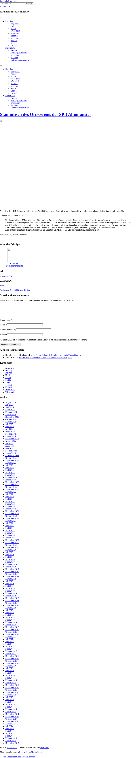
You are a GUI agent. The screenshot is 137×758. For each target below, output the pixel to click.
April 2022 (10, 501)
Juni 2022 (9, 496)
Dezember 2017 (12, 627)
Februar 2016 (11, 680)
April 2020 (10, 559)
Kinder (14, 40)
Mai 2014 (9, 731)
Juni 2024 (9, 446)
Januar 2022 (10, 509)
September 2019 (12, 576)
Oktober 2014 (11, 719)
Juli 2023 (9, 465)
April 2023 (10, 472)
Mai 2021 (9, 528)
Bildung (8, 370)
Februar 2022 (11, 506)
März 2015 (10, 707)
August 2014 (10, 724)
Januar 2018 (10, 625)
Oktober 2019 (11, 574)
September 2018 (12, 605)
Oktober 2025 (11, 419)
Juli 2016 (9, 668)
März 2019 (10, 591)
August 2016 (10, 666)
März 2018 (10, 620)
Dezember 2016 (12, 656)
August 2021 (10, 521)
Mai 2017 (9, 644)
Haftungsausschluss (19, 53)
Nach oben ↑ (36, 752)
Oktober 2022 (11, 487)
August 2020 (10, 550)
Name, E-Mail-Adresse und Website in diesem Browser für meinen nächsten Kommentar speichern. (45, 340)
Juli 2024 (9, 443)
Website (3, 335)
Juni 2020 (9, 554)
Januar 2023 (10, 480)
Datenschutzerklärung (20, 60)
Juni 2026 (9, 407)
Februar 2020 (11, 564)
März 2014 (10, 736)
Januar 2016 (10, 683)
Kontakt (14, 50)
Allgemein (15, 24)
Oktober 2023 (11, 458)
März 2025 (10, 431)
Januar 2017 (10, 654)
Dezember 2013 (12, 743)
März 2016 (10, 678)
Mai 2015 (9, 702)
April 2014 (10, 733)
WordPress (44, 747)
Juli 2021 (9, 523)
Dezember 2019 (12, 569)
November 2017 (12, 629)
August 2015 (10, 695)
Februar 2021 (11, 535)
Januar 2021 (10, 538)
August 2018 (10, 608)
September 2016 (12, 663)
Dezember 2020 (12, 540)
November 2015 (12, 687)
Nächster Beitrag (23, 290)
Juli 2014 (9, 726)
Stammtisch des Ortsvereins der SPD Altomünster (45, 114)
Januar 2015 (10, 711)
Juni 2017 (9, 641)
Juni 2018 (9, 612)
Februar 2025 (11, 434)
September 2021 (12, 518)
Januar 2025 (10, 436)
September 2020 (12, 547)
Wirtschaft (15, 33)
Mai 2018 (9, 615)
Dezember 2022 (12, 482)
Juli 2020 (9, 552)
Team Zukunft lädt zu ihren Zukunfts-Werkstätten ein (59, 355)
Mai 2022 (9, 499)
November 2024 (12, 439)
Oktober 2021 (11, 516)
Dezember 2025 (12, 417)
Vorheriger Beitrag (8, 290)
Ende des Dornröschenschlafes (15, 264)
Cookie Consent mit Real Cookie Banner (17, 757)
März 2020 (10, 562)
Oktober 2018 (11, 603)
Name (3, 325)
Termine (14, 57)
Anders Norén (22, 752)
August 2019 (10, 579)
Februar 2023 (11, 477)
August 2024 (10, 441)
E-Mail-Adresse (7, 330)
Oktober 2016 (11, 661)
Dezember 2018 (12, 598)
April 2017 (10, 646)
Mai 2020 (9, 557)
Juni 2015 (9, 699)
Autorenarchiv (6, 276)
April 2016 (10, 675)
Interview (15, 38)
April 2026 (10, 410)
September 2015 (12, 692)
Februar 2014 (11, 738)
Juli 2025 (9, 424)
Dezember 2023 (12, 455)
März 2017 (10, 649)
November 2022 (12, 484)
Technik (14, 36)
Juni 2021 (9, 525)
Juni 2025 (9, 426)
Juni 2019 (9, 583)
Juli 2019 (9, 581)
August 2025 (10, 422)
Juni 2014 (9, 728)
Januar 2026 (10, 414)
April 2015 (10, 704)
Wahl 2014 (15, 31)
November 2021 (12, 513)
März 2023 (10, 475)
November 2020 (12, 542)
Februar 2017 (11, 651)
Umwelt (14, 45)
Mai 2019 (9, 586)
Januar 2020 (10, 567)
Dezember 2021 (12, 511)
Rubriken (9, 21)
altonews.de (5, 6)
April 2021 (10, 530)
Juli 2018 (9, 610)
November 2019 (12, 571)
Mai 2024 (9, 448)
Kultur (13, 26)
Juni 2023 (9, 468)
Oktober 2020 (11, 545)
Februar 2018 (11, 622)
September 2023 (12, 460)
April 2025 (10, 429)
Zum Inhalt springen (8, 1)
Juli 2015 (9, 697)
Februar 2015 (11, 709)
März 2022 (10, 504)
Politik (13, 28)
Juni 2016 (9, 670)
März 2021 (10, 533)
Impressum (10, 48)
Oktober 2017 (11, 632)
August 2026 (10, 402)
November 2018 (12, 600)
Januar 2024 (10, 453)
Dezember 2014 (12, 714)
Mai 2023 (9, 470)
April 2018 (10, 617)
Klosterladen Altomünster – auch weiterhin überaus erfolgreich (45, 357)
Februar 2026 (11, 412)
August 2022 (10, 492)
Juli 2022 (9, 494)
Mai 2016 (9, 673)
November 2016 (12, 658)
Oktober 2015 (11, 690)
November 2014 (12, 716)
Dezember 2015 (12, 685)
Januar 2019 (10, 596)
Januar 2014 (10, 740)
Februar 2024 (11, 451)
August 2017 (10, 637)
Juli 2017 (9, 639)
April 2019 (10, 588)
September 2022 (12, 489)
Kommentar (6, 320)
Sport (13, 43)
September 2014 (12, 721)
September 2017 (12, 634)
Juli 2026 (9, 405)
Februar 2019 (11, 593)
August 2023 (10, 463)
